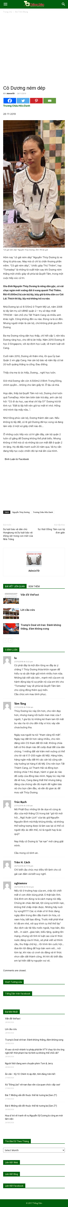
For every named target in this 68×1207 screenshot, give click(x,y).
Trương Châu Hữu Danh (43, 512)
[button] (5, 4)
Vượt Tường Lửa (13, 982)
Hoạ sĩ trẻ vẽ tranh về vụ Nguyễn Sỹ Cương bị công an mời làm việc (34, 1117)
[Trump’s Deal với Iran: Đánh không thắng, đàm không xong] (11, 628)
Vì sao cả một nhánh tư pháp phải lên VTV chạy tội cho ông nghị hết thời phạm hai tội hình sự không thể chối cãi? (34, 1051)
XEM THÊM (34, 586)
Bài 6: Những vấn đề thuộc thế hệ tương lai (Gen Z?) (31, 1106)
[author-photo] (34, 566)
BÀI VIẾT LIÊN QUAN (15, 586)
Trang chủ (7, 11)
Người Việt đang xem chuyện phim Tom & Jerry (29, 1063)
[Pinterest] (36, 100)
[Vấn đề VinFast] (11, 598)
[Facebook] (9, 100)
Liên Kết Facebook (14, 1186)
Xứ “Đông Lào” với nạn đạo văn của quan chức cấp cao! (32, 1084)
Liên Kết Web (11, 1162)
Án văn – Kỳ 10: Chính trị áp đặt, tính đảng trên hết (30, 1074)
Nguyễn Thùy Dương (21, 512)
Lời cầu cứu (28, 609)
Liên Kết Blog (11, 1174)
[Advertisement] (34, 49)
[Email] (49, 100)
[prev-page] (5, 640)
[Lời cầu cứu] (11, 613)
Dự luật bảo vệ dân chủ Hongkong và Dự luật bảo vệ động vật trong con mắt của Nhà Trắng (18, 534)
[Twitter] (23, 100)
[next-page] (10, 640)
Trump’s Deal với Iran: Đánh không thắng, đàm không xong (34, 1040)
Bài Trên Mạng (21, 11)
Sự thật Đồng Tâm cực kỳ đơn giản (51, 531)
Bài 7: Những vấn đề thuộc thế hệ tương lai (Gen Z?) (31, 1095)
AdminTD (11, 93)
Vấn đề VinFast (30, 594)
